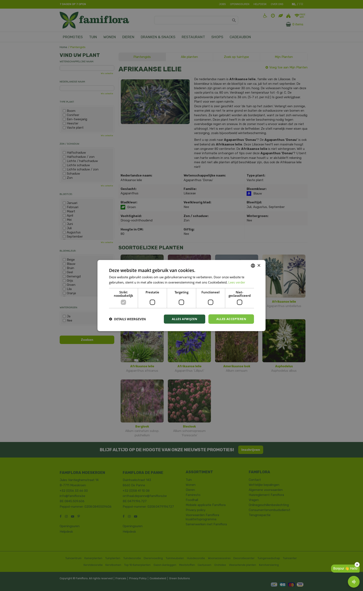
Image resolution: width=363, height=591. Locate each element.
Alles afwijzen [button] (184, 319)
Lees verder (236, 282)
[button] (127, 319)
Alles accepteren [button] (231, 319)
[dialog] (181, 295)
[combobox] (253, 266)
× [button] (258, 265)
